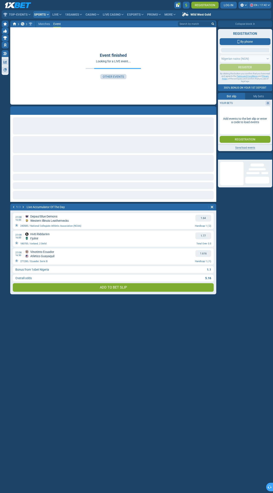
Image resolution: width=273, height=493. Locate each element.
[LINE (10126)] (14, 23)
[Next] (23, 207)
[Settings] (243, 5)
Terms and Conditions (247, 118)
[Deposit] (186, 5)
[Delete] (212, 207)
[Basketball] (22, 23)
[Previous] (13, 207)
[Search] (212, 23)
